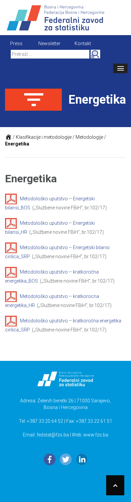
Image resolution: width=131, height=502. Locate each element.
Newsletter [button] (49, 43)
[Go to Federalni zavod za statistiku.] (8, 137)
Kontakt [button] (83, 43)
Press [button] (16, 43)
